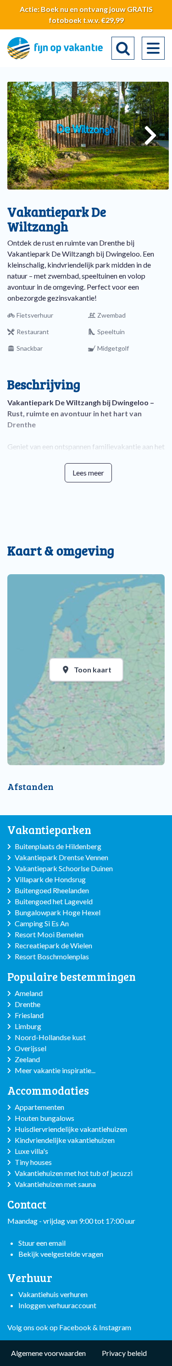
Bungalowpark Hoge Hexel (57, 912)
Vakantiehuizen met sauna (55, 1184)
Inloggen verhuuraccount (57, 1305)
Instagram (115, 1327)
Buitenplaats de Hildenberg (58, 846)
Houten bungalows (44, 1118)
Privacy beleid (124, 1353)
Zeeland (27, 1059)
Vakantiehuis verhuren (53, 1294)
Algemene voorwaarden (48, 1353)
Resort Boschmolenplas (52, 956)
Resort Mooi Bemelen (49, 934)
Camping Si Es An (42, 923)
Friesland (29, 1015)
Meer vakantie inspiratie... (55, 1070)
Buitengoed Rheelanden (52, 890)
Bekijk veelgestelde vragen (60, 1253)
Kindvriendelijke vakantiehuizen (65, 1140)
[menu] (153, 48)
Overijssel (30, 1048)
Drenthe (27, 1004)
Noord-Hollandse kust (50, 1037)
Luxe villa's (31, 1151)
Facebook (75, 1327)
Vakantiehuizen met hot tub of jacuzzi (74, 1173)
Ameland (29, 993)
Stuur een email (42, 1242)
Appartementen (39, 1107)
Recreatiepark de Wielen (53, 945)
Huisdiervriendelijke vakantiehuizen (71, 1129)
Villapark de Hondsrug (50, 879)
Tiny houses (33, 1162)
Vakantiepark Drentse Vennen (61, 857)
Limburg (28, 1026)
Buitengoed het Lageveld (54, 901)
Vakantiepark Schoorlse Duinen (64, 868)
